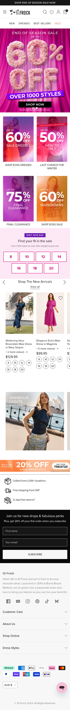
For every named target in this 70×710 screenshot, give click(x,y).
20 (21, 369)
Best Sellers (42, 23)
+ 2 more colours (15, 352)
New (12, 23)
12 (22, 363)
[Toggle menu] (5, 12)
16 (8, 369)
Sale (58, 23)
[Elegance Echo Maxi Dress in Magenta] (50, 313)
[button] (33, 108)
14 (29, 363)
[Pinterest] (37, 601)
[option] (35, 70)
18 (15, 369)
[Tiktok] (47, 601)
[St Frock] (20, 12)
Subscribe (35, 554)
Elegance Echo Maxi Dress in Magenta (48, 342)
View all (35, 287)
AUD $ (8, 685)
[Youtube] (18, 601)
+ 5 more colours (45, 348)
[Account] (58, 12)
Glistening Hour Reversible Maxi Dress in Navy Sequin (19, 344)
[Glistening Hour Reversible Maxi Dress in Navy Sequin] (19, 313)
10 (15, 363)
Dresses (24, 23)
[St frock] (57, 601)
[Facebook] (8, 601)
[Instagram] (28, 601)
